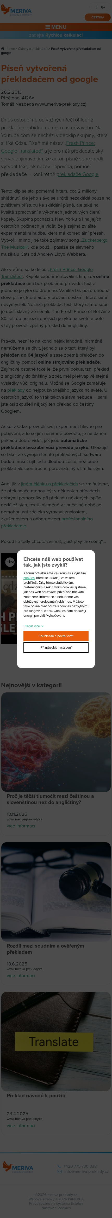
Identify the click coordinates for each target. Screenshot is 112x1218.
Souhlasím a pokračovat (56, 636)
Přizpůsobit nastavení (56, 647)
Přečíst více (31, 626)
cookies (29, 578)
